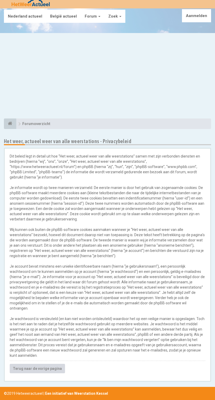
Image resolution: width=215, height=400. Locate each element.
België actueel (63, 16)
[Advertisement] (107, 76)
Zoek (113, 16)
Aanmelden (196, 15)
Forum (91, 16)
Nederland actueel (25, 16)
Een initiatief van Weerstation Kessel (76, 393)
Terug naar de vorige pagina (37, 368)
